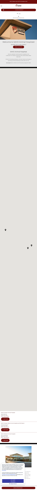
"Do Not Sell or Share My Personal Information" (8, 474)
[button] (31, 245)
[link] (18, 5)
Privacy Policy (4, 470)
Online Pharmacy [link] (19, 9)
